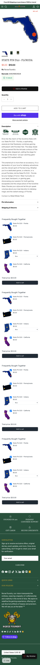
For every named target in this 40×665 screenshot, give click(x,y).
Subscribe (19, 565)
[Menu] (2, 6)
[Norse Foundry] (20, 6)
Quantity (5, 95)
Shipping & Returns (9, 208)
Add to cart (20, 108)
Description (6, 126)
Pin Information (8, 202)
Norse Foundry (9, 69)
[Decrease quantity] (3, 99)
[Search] (7, 6)
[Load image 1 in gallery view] (20, 29)
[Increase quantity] (11, 99)
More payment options (20, 120)
